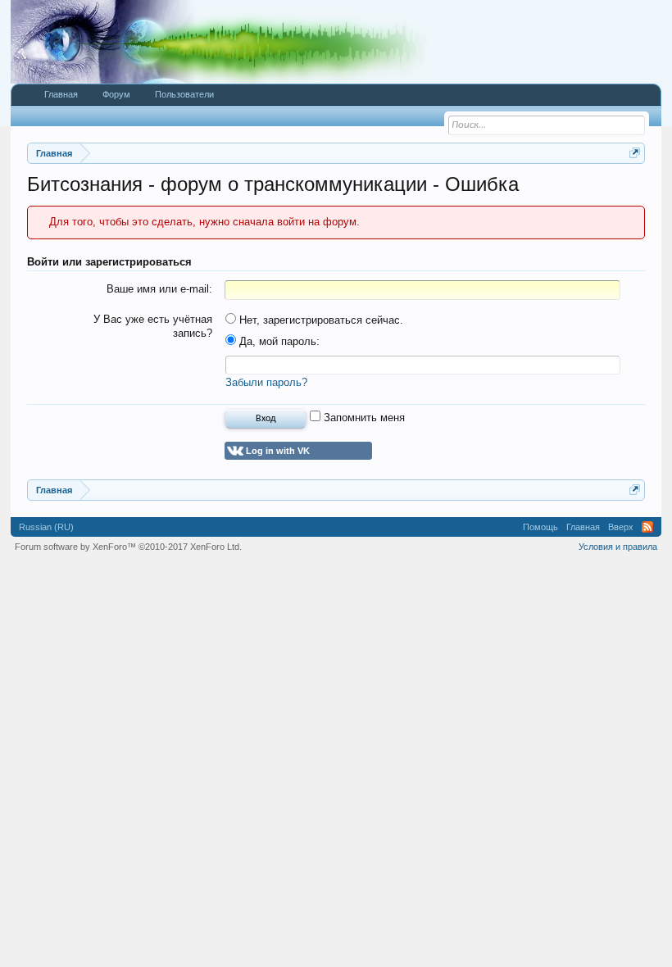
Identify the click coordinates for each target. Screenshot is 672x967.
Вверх (620, 527)
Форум (116, 94)
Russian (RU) (46, 527)
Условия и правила (618, 547)
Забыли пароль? (266, 382)
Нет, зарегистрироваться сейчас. (319, 320)
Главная (61, 94)
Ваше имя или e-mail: (159, 289)
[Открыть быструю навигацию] (634, 153)
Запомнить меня (362, 417)
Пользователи (184, 94)
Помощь (540, 527)
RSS (647, 527)
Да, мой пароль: (278, 341)
